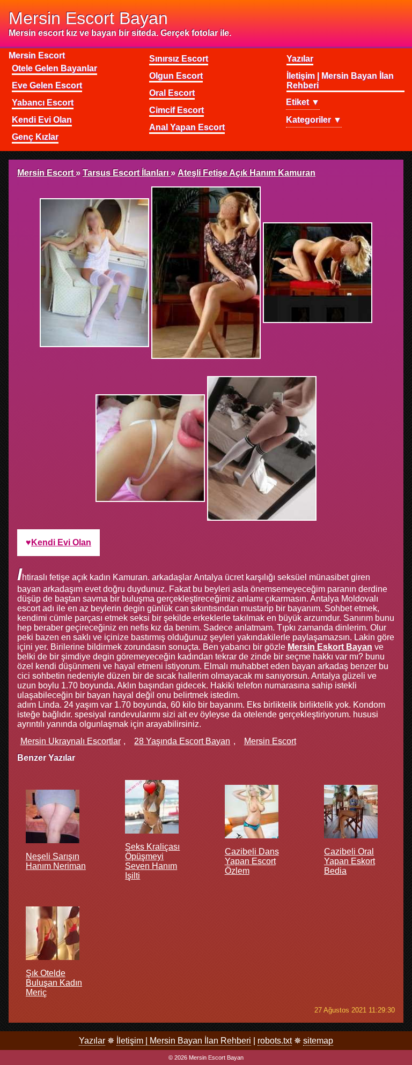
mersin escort (270, 741)
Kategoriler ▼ (314, 119)
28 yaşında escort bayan (182, 741)
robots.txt (275, 1040)
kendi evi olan (61, 542)
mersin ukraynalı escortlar (70, 741)
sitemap (318, 1040)
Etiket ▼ (303, 102)
